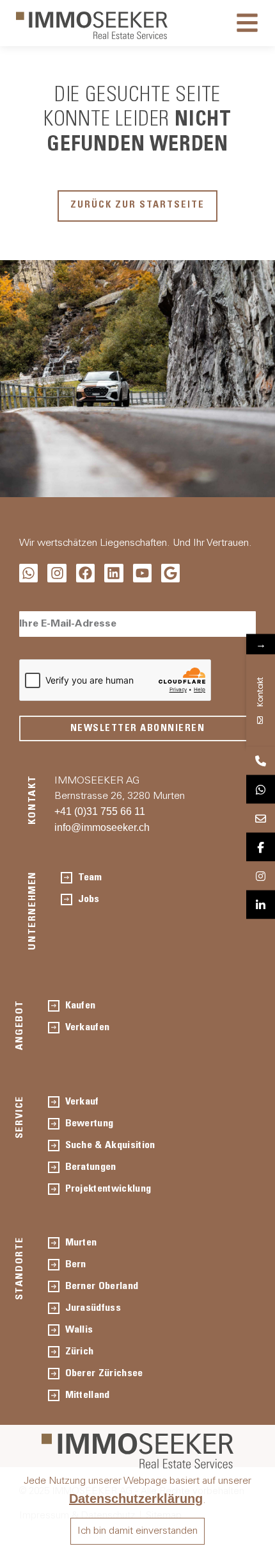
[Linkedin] (113, 573)
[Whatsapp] (28, 573)
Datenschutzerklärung (136, 1498)
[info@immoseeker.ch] (260, 818)
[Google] (170, 573)
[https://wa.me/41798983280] (260, 789)
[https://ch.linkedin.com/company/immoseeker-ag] (260, 905)
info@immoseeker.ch (102, 827)
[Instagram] (56, 573)
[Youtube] (142, 573)
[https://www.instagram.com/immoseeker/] (260, 876)
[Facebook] (85, 573)
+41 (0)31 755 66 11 (99, 811)
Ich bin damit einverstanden (137, 1531)
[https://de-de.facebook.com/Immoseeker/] (260, 847)
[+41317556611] (260, 760)
